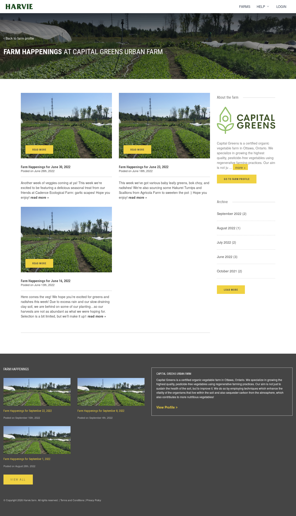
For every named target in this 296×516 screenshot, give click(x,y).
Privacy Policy (93, 500)
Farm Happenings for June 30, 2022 (45, 167)
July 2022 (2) (226, 242)
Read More (39, 149)
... (237, 167)
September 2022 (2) (232, 213)
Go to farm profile (237, 179)
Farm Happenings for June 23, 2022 (143, 167)
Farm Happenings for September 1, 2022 (26, 459)
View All (18, 479)
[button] (231, 289)
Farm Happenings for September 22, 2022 (27, 410)
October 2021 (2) (229, 271)
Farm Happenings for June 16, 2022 (45, 281)
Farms (244, 6)
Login (281, 6)
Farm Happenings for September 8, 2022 (100, 410)
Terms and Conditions (72, 500)
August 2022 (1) (228, 228)
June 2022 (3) (227, 256)
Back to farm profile (19, 38)
